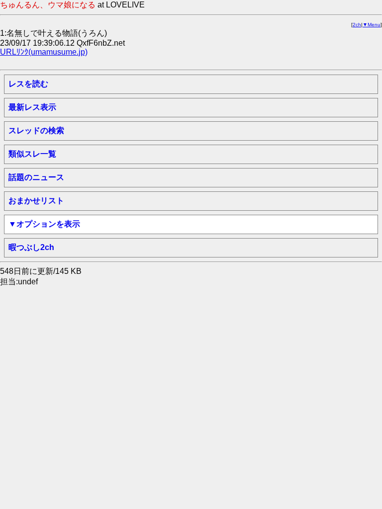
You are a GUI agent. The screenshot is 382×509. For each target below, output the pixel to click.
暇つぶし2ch (31, 247)
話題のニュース (36, 177)
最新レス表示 (32, 107)
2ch (357, 24)
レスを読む (28, 84)
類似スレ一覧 (32, 154)
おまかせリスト (36, 200)
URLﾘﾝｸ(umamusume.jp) (44, 52)
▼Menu (372, 24)
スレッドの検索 (36, 130)
